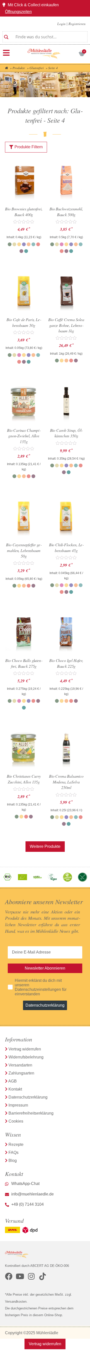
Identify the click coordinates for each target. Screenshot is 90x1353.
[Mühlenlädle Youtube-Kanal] (20, 1276)
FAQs (13, 1152)
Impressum (18, 1105)
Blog (12, 1160)
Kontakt (15, 1089)
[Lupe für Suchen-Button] (6, 35)
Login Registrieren (71, 23)
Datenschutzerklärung (45, 1005)
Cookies (15, 1121)
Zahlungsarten (21, 1073)
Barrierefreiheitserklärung (31, 1113)
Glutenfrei (37, 68)
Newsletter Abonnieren (45, 968)
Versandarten (20, 1065)
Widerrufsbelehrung (26, 1057)
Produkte (18, 68)
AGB (12, 1081)
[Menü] (6, 53)
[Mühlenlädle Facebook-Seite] (8, 1276)
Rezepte (16, 1144)
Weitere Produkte (45, 846)
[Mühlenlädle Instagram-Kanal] (31, 1276)
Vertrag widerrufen (24, 1049)
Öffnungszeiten (18, 12)
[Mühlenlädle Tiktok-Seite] (42, 1276)
